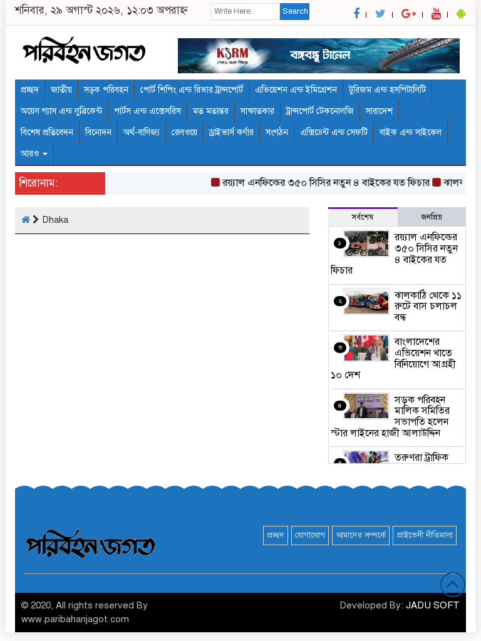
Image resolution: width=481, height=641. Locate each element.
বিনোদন (98, 132)
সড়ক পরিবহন (106, 90)
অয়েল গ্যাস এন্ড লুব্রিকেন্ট (61, 111)
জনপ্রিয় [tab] (432, 217)
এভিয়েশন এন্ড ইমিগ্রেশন (296, 90)
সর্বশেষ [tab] (362, 217)
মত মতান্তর (211, 111)
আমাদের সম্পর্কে (361, 535)
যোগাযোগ (310, 535)
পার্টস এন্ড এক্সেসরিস (147, 111)
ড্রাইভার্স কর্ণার (231, 132)
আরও (31, 153)
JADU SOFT (433, 605)
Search (295, 11)
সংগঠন (277, 132)
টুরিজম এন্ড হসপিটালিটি (387, 90)
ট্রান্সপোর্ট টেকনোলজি (320, 111)
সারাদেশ (379, 111)
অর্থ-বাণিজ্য (141, 132)
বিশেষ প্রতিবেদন (47, 132)
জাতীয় (61, 90)
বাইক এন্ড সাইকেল (411, 132)
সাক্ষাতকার (257, 111)
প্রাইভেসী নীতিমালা (424, 535)
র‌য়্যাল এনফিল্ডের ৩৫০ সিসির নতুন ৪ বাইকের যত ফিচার (321, 183)
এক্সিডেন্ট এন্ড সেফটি (334, 132)
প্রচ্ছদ (30, 90)
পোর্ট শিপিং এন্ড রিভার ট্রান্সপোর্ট (191, 90)
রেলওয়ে (184, 132)
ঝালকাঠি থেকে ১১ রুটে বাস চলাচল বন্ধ (428, 306)
